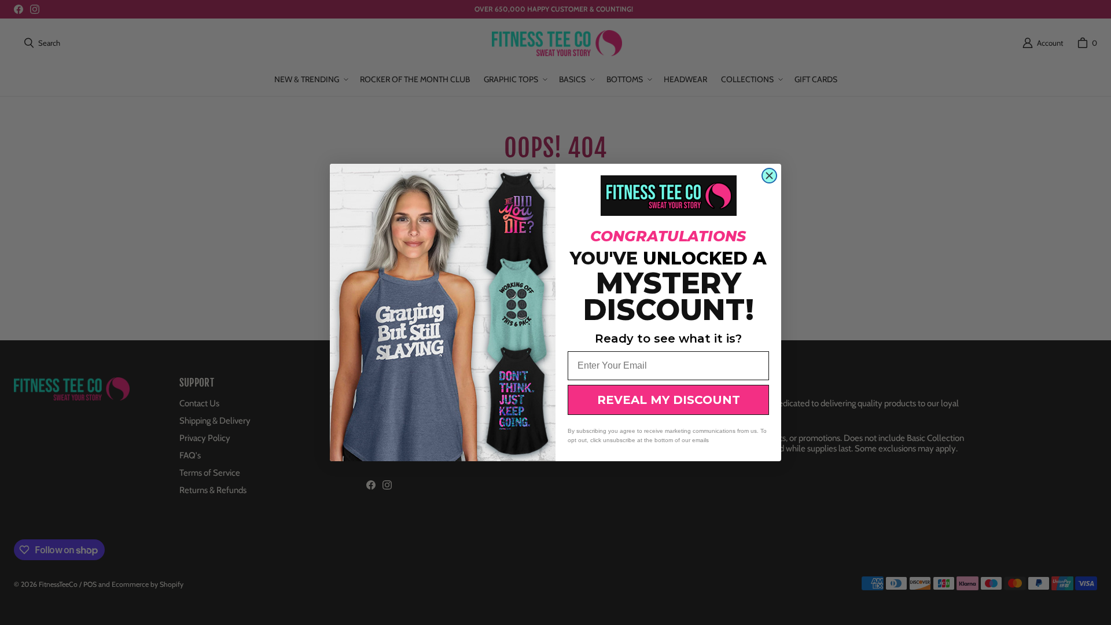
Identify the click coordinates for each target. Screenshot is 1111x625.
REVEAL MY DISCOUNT (668, 400)
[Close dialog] (769, 175)
